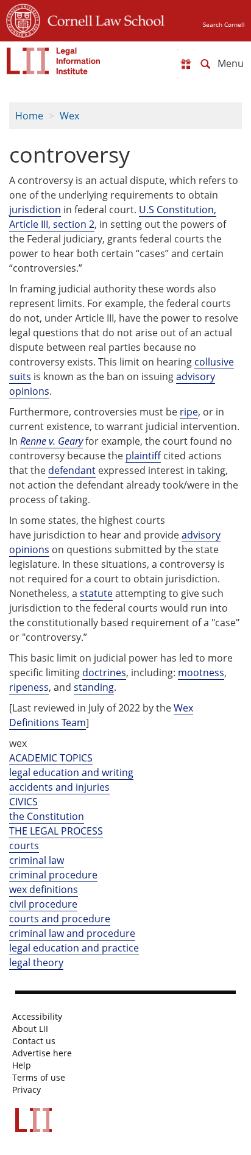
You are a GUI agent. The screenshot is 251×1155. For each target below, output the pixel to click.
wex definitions (43, 889)
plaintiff (143, 455)
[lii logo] (54, 60)
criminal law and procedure (72, 933)
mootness (201, 672)
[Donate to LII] (185, 64)
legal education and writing (71, 772)
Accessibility (37, 1016)
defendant (72, 470)
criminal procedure (53, 874)
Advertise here (42, 1053)
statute (96, 593)
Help (21, 1065)
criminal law (36, 860)
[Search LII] (205, 64)
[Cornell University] (23, 19)
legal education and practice (74, 948)
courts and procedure (59, 918)
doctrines (104, 672)
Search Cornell (224, 24)
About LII (30, 1028)
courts (24, 845)
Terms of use (38, 1077)
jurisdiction (35, 209)
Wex (69, 115)
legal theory (36, 962)
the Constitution (46, 816)
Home (29, 115)
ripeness (29, 687)
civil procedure (43, 904)
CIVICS (23, 801)
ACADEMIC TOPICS (51, 758)
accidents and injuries (59, 787)
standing (94, 687)
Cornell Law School (102, 19)
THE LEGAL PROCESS (56, 831)
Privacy (26, 1089)
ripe (189, 412)
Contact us (33, 1041)
